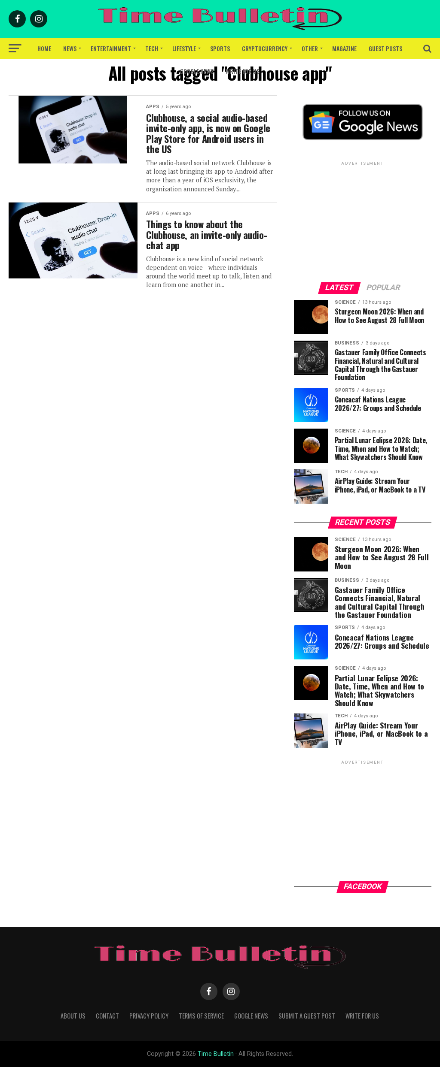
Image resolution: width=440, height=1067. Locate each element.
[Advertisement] (362, 221)
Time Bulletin (216, 1054)
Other (310, 48)
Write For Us (243, 71)
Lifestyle (184, 48)
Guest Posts (385, 48)
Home (44, 48)
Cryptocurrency (264, 48)
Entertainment (111, 48)
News (69, 48)
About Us (73, 1015)
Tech (151, 48)
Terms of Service (201, 1015)
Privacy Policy (148, 1015)
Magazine (344, 48)
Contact (107, 1015)
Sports (220, 48)
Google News (197, 71)
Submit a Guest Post (306, 1015)
